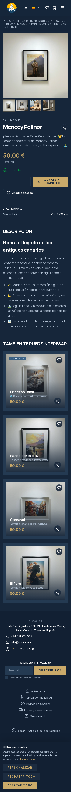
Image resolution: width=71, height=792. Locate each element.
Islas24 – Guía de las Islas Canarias (35, 730)
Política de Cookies (36, 703)
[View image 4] (49, 105)
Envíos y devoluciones (35, 709)
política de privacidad (30, 677)
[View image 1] (9, 105)
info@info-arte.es (19, 642)
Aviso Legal (35, 691)
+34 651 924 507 (18, 636)
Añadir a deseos (19, 193)
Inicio (7, 21)
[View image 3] (35, 105)
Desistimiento (35, 716)
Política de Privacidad (35, 697)
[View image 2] (22, 105)
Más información (27, 759)
